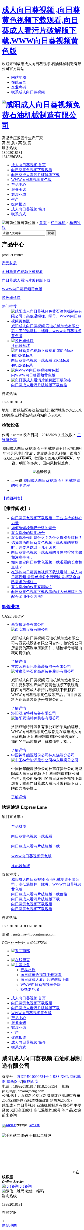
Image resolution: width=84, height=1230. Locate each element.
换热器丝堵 (11, 298)
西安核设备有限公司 (28, 624)
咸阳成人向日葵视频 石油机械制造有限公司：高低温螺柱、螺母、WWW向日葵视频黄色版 (46, 884)
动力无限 (34, 1125)
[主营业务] (20, 965)
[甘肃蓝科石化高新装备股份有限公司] (43, 671)
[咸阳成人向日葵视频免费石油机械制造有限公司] (42, 125)
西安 (34, 1081)
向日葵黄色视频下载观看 (31, 170)
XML (65, 1077)
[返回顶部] (20, 951)
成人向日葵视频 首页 (28, 165)
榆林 (26, 1081)
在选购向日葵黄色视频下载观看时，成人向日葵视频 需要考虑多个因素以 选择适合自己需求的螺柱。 (46, 577)
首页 (43, 223)
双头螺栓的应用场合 (28, 533)
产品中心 (18, 185)
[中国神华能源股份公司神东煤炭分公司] (44, 760)
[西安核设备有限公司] (30, 629)
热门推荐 (9, 306)
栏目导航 (58, 223)
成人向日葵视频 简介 (28, 209)
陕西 (10, 1081)
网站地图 (18, 77)
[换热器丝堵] (22, 341)
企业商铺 (18, 87)
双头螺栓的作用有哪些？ (31, 587)
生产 (15, 199)
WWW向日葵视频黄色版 (31, 180)
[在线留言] (20, 960)
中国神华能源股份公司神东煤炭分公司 (43, 755)
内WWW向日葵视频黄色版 (33, 375)
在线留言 (18, 82)
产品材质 (9, 263)
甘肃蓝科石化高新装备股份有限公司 (41, 666)
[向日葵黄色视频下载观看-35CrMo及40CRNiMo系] (46, 355)
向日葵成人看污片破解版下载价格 (39, 385)
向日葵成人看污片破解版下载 (35, 175)
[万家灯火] (9, 1125)
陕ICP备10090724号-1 (34, 1077)
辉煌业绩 (18, 194)
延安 (18, 1081)
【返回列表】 (13, 498)
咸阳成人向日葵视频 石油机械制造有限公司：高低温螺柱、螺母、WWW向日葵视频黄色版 (46, 331)
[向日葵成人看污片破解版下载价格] (41, 380)
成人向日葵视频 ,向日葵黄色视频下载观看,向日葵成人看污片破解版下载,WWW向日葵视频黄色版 (41, 30)
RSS (56, 1077)
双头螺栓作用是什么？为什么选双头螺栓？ (46, 538)
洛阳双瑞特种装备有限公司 (33, 713)
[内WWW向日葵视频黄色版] (35, 370)
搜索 (51, 233)
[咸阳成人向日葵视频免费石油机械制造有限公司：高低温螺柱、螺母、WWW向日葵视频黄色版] (46, 321)
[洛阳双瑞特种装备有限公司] (35, 718)
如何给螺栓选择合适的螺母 (33, 528)
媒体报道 (18, 204)
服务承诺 (18, 189)
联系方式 (18, 214)
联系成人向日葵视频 (28, 92)
